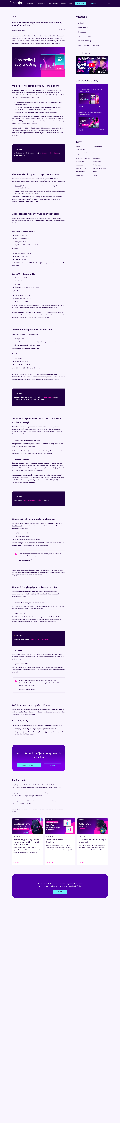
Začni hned (80, 3)
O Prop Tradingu (85, 41)
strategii (53, 429)
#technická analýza (99, 168)
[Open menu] (109, 3)
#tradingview (80, 175)
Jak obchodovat (85, 36)
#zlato (95, 175)
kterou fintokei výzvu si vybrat (40, 639)
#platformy (96, 158)
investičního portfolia (30, 130)
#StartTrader (97, 162)
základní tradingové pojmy (50, 153)
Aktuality (81, 23)
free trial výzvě (17, 526)
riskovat (20, 93)
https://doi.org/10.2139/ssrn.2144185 (21, 804)
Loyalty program (53, 3)
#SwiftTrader (97, 165)
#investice (96, 153)
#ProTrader (80, 162)
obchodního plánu (48, 397)
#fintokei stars (80, 149)
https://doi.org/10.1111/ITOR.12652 (33, 796)
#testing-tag (80, 172)
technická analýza (19, 30)
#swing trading (81, 168)
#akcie (78, 146)
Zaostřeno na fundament (88, 45)
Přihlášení (93, 3)
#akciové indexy (98, 146)
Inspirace (82, 32)
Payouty (63, 3)
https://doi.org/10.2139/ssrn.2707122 (52, 788)
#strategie (79, 165)
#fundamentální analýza (81, 154)
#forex (95, 149)
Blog (70, 3)
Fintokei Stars (83, 27)
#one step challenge (83, 158)
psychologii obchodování (32, 500)
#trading (95, 172)
